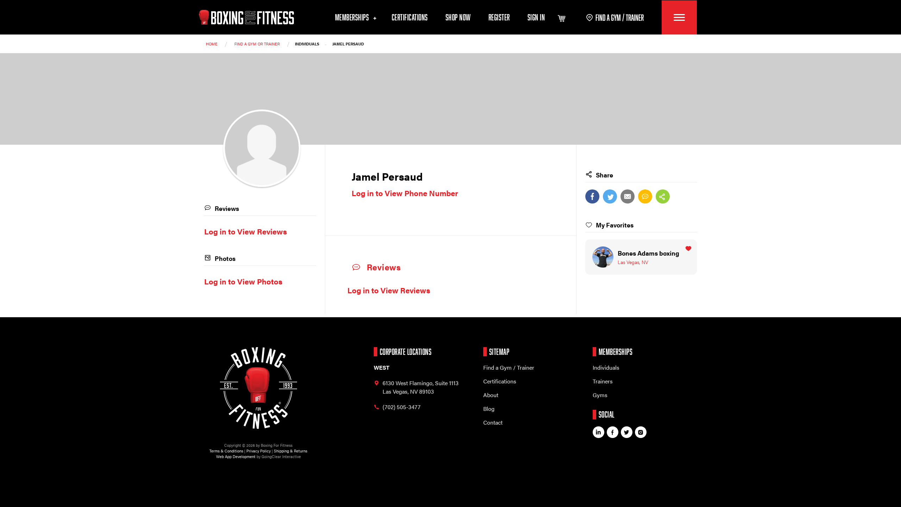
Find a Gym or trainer (257, 43)
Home (212, 43)
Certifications (410, 17)
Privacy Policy (258, 450)
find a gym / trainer (620, 17)
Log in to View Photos (243, 281)
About (490, 395)
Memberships (353, 17)
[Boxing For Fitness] (246, 17)
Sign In (536, 17)
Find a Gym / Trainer (508, 367)
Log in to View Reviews (388, 289)
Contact (493, 422)
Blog (488, 409)
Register (499, 17)
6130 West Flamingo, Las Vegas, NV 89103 (421, 387)
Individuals (606, 367)
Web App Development (236, 456)
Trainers (603, 381)
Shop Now (458, 17)
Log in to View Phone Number (405, 192)
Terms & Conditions (226, 450)
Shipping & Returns (290, 450)
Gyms (600, 395)
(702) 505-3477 (402, 407)
